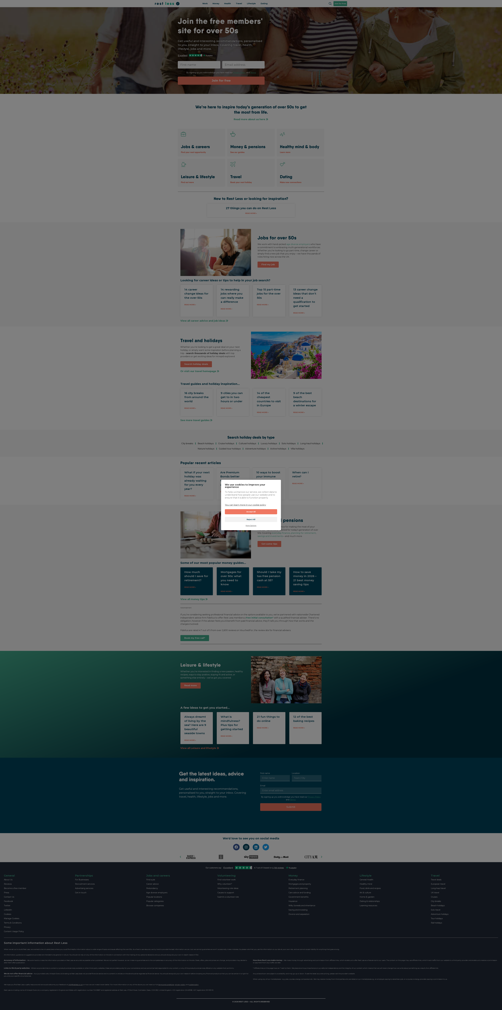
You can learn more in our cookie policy (245, 505)
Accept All (251, 512)
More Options (251, 525)
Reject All (251, 519)
